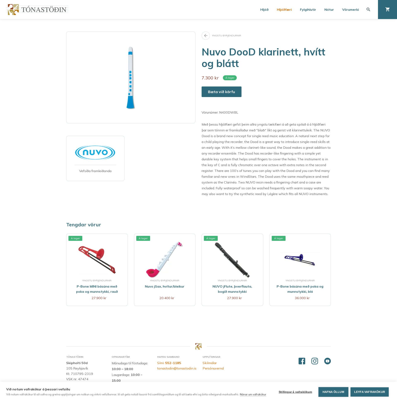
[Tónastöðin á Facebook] (302, 361)
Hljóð (264, 9)
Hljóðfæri (284, 9)
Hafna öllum (333, 392)
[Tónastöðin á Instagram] (314, 361)
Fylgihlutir (308, 9)
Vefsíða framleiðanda (95, 171)
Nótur (329, 9)
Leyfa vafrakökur (369, 392)
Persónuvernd (213, 368)
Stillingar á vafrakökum (295, 392)
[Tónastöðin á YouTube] (327, 361)
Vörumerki (350, 9)
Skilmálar (210, 363)
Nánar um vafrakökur (253, 394)
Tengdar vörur (83, 224)
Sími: (169, 363)
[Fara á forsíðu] (37, 9)
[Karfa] (387, 9)
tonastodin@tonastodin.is (176, 368)
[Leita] (368, 9)
